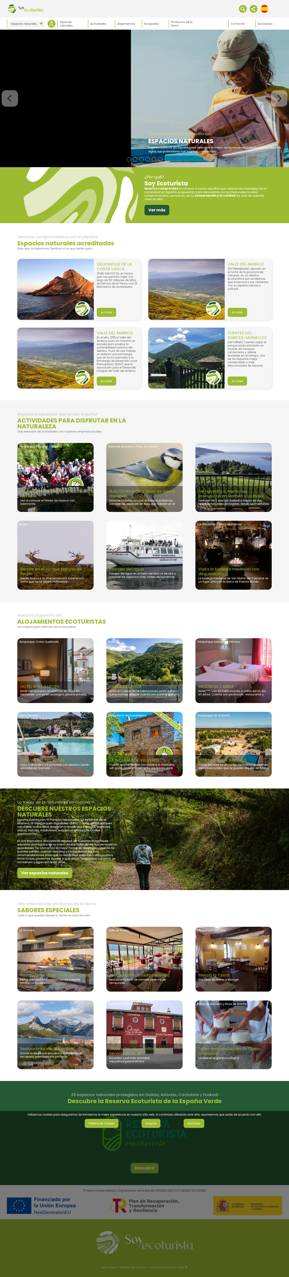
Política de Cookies (102, 1123)
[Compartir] (254, 9)
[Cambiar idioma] (264, 9)
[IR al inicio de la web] (25, 9)
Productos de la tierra (181, 23)
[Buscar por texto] (243, 9)
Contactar (238, 24)
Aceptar (150, 1123)
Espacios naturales (66, 23)
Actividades (98, 24)
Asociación (265, 24)
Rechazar (194, 1123)
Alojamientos (126, 24)
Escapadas (151, 24)
